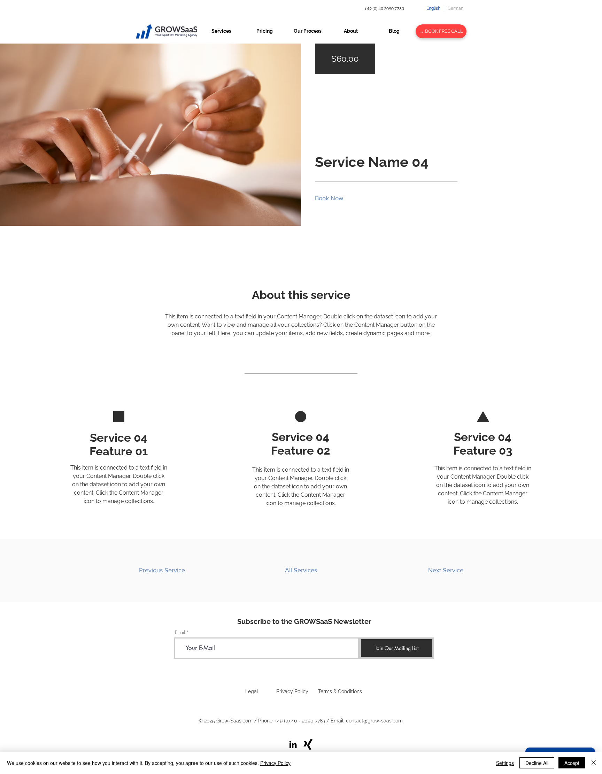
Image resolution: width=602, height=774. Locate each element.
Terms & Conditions (340, 691)
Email (180, 632)
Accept (571, 762)
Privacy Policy (292, 691)
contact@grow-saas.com (374, 720)
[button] (331, 198)
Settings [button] (505, 762)
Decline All (536, 762)
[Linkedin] (293, 744)
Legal (251, 691)
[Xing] (308, 744)
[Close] (593, 762)
